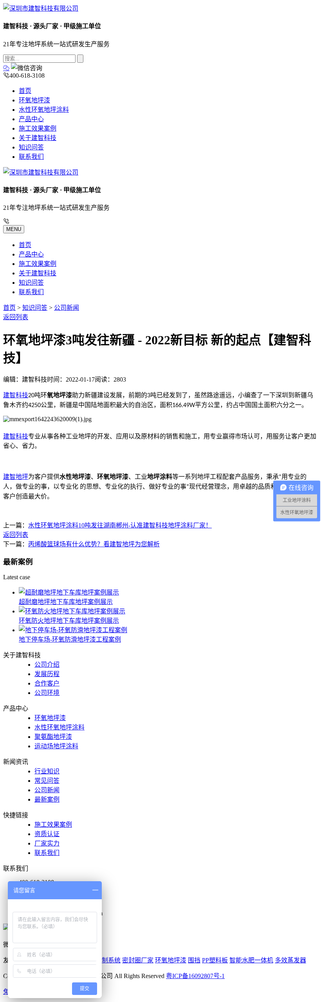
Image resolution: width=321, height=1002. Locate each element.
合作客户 (47, 683)
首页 (25, 90)
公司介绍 (47, 664)
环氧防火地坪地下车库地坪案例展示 (69, 620)
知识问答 (31, 147)
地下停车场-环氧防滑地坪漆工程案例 (70, 639)
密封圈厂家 (137, 960)
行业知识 (47, 771)
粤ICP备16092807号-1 (195, 976)
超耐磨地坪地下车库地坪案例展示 (66, 601)
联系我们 (31, 156)
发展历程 (47, 674)
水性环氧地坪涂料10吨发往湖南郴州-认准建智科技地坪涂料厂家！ (120, 525)
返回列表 (15, 317)
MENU (13, 229)
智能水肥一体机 (251, 960)
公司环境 (47, 692)
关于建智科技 (37, 138)
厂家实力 (47, 843)
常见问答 (47, 780)
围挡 (194, 960)
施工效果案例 (37, 128)
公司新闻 (66, 307)
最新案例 (47, 799)
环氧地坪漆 (34, 100)
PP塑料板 (215, 960)
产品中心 (31, 119)
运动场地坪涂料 (56, 746)
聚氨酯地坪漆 (53, 736)
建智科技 (15, 395)
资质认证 (47, 834)
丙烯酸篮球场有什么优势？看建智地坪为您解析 (94, 544)
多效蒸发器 (290, 960)
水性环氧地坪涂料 (44, 109)
